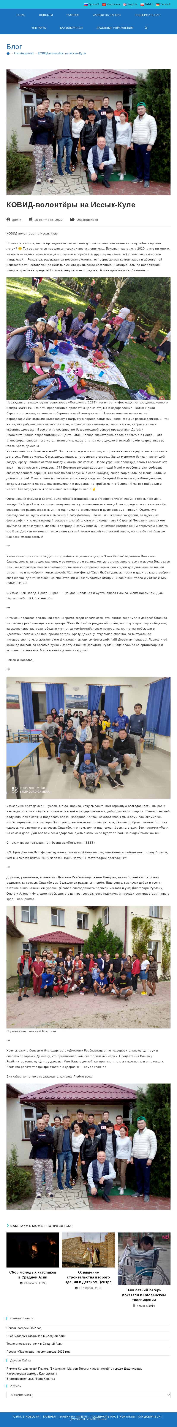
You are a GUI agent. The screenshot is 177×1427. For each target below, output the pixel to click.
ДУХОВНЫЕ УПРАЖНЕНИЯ (88, 1419)
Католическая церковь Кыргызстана (31, 1373)
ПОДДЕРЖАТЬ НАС (103, 1416)
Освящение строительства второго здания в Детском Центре (88, 1277)
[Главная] (8, 53)
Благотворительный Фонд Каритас (30, 1378)
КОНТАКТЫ (127, 1416)
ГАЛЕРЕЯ (49, 1416)
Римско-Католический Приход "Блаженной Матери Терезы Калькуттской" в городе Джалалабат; (74, 1368)
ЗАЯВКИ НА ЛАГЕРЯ (73, 1416)
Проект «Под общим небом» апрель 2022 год (38, 1351)
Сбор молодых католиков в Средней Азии (33, 1275)
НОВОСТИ (33, 1416)
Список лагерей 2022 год (24, 1328)
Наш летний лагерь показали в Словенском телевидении (144, 1295)
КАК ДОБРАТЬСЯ (149, 1416)
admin (16, 219)
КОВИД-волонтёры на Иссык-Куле (62, 53)
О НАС (17, 1416)
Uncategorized (87, 219)
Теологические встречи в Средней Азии (34, 1343)
